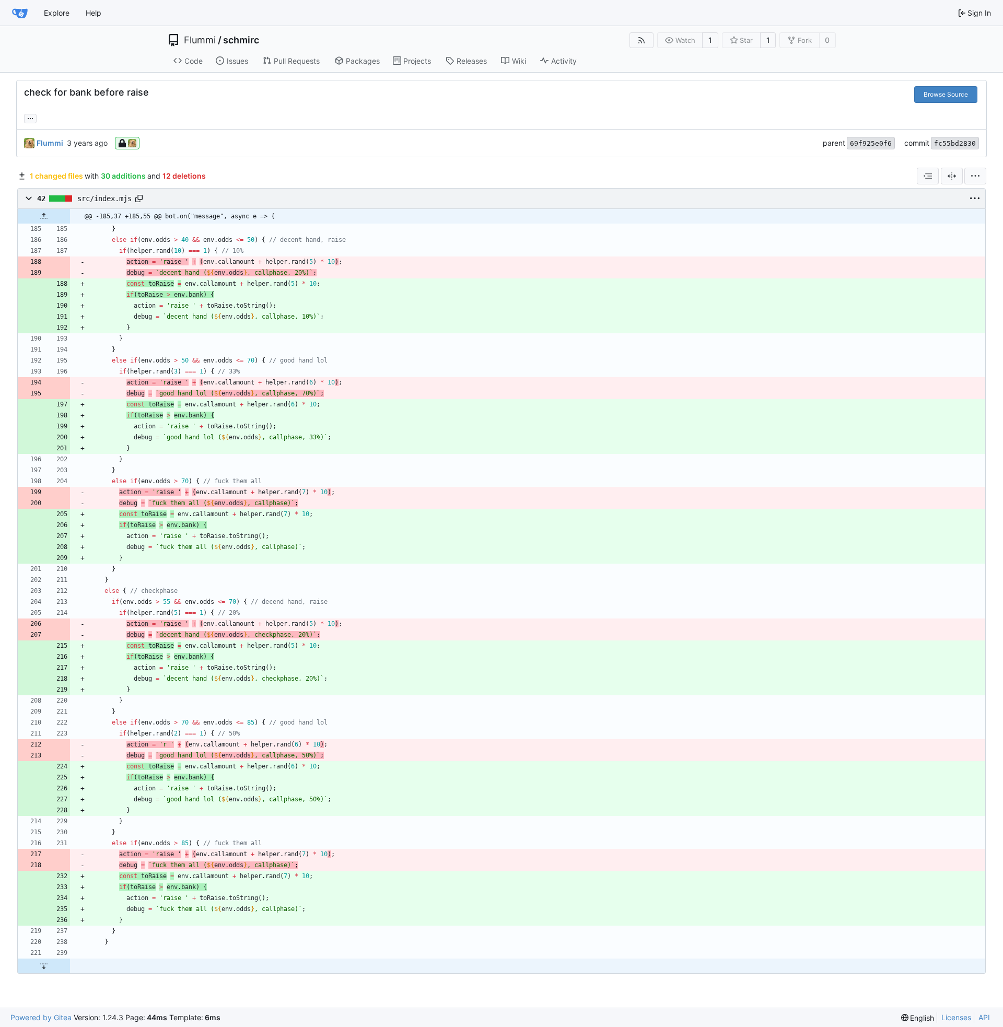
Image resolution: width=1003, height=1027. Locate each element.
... (30, 117)
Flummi (200, 40)
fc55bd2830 (955, 143)
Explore (56, 12)
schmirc (241, 40)
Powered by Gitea (41, 1017)
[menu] (975, 176)
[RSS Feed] (641, 40)
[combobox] (928, 176)
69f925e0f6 (871, 143)
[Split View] (952, 176)
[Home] (19, 13)
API (984, 1017)
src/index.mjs (104, 198)
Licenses (956, 1017)
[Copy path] (139, 198)
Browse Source (946, 94)
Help (93, 12)
